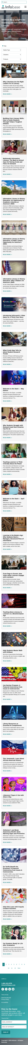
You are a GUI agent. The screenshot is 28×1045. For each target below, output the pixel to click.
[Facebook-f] (2, 989)
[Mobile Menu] (25, 7)
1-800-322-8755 (6, 983)
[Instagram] (6, 989)
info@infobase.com (8, 985)
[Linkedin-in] (9, 989)
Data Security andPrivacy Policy (6, 998)
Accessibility (4, 1002)
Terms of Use (4, 994)
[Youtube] (13, 989)
